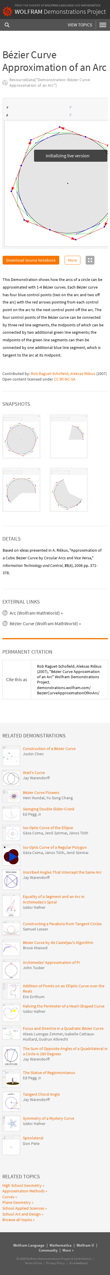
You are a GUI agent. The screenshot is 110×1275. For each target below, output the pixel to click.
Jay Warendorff (36, 778)
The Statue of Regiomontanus (49, 1072)
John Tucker (34, 968)
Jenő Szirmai (56, 833)
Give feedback (78, 1263)
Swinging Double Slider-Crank (49, 809)
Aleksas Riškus (82, 373)
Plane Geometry (16, 1202)
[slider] (39, 108)
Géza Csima (33, 833)
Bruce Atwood (35, 948)
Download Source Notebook (31, 260)
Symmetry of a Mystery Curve (48, 1118)
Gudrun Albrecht (53, 1039)
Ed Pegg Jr (32, 814)
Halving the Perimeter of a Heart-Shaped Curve (63, 1006)
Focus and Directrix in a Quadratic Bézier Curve (63, 1028)
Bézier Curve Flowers (41, 792)
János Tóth (78, 833)
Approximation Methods (23, 1191)
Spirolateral (33, 1138)
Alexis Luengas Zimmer (43, 1034)
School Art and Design (21, 1214)
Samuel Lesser (35, 929)
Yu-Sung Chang (59, 798)
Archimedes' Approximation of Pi (51, 962)
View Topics (80, 25)
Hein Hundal (34, 798)
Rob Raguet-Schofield (49, 373)
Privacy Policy (55, 1263)
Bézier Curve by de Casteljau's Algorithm (58, 942)
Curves (8, 1197)
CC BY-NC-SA (64, 379)
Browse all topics (17, 1220)
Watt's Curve (34, 772)
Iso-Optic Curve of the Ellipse (48, 828)
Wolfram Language (59, 5)
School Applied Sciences (23, 1208)
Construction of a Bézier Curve (49, 748)
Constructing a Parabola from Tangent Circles (62, 924)
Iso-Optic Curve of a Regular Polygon (55, 847)
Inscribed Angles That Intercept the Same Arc (62, 872)
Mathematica (90, 5)
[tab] (21, 437)
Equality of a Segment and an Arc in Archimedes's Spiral (53, 899)
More (72, 260)
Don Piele (31, 1143)
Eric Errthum (34, 997)
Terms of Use (33, 1263)
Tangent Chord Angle (41, 1094)
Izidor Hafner (34, 907)
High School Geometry (22, 1185)
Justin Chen (33, 754)
